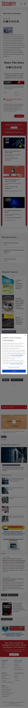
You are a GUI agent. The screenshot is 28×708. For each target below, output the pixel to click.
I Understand (14, 371)
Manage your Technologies (14, 367)
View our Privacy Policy (16, 363)
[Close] (25, 335)
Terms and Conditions (17, 355)
